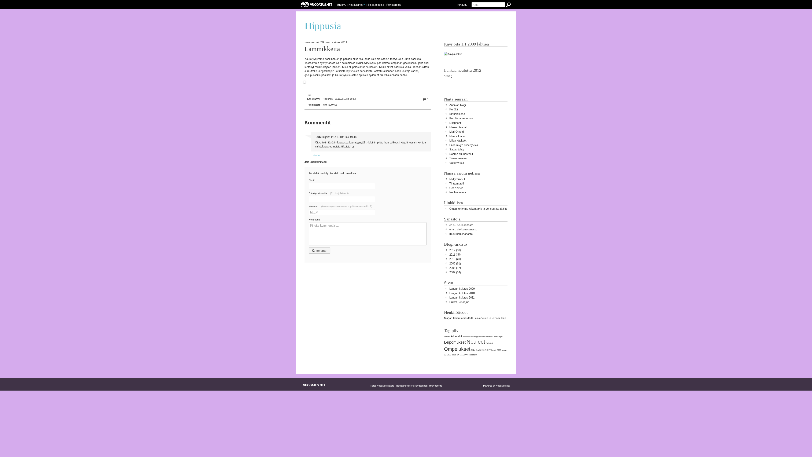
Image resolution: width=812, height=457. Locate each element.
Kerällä (453, 109)
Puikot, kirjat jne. (459, 302)
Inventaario (489, 337)
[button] (364, 4)
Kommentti (314, 219)
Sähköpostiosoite (329, 193)
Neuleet (475, 342)
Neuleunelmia (457, 192)
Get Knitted (456, 188)
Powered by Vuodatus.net (496, 385)
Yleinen (455, 355)
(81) (455, 263)
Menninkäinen (457, 136)
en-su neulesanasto (461, 225)
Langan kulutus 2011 (462, 297)
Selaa (376, 5)
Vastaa (317, 155)
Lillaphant (455, 122)
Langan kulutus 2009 (462, 288)
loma (462, 355)
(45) (455, 254)
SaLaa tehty (456, 149)
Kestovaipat (498, 337)
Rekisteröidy (393, 5)
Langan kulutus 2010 (462, 293)
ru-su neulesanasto (461, 233)
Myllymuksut (457, 179)
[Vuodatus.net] (314, 385)
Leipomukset (455, 342)
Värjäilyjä (447, 355)
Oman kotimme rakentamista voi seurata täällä (478, 208)
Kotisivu (340, 206)
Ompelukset (331, 104)
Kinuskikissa (457, 114)
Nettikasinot (355, 5)
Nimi (312, 180)
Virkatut (504, 350)
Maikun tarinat (458, 127)
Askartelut (456, 336)
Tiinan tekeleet (458, 158)
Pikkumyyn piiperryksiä (463, 145)
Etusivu (341, 5)
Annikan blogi (457, 105)
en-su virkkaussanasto (463, 229)
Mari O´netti (456, 131)
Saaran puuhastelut (461, 154)
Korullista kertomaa (461, 118)
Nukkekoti (489, 343)
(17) (455, 268)
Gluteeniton (468, 337)
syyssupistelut (470, 355)
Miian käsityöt (457, 140)
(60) (455, 250)
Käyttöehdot (420, 385)
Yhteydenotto (435, 385)
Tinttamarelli (456, 183)
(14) (455, 272)
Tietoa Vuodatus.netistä (382, 385)
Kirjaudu (462, 5)
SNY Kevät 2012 (478, 350)
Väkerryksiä (456, 162)
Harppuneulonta (479, 337)
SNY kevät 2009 (494, 350)
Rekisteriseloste (404, 385)
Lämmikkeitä (322, 49)
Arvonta (447, 337)
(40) (455, 259)
